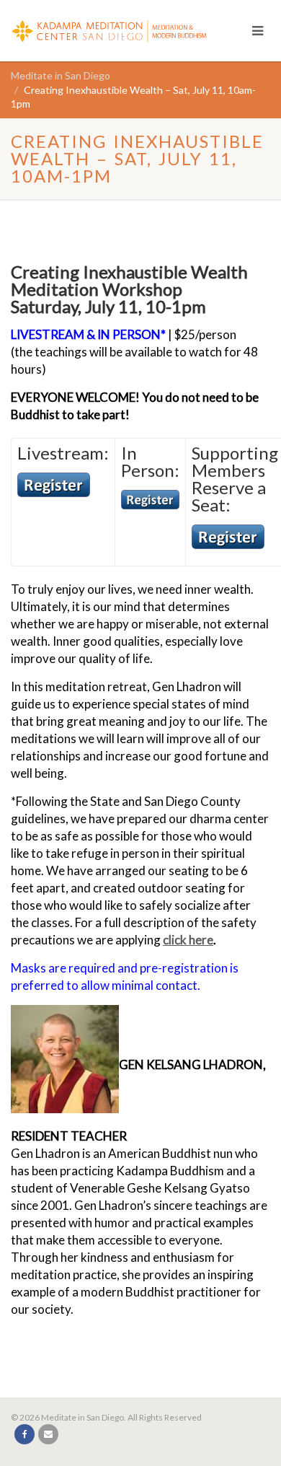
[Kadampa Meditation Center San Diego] (119, 28)
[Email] (48, 1434)
